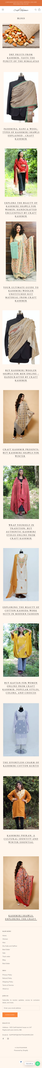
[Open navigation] (3, 9)
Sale (3, 953)
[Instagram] (8, 1038)
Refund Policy (7, 978)
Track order (6, 956)
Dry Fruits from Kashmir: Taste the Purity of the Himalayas (21, 57)
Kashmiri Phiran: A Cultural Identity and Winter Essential (21, 839)
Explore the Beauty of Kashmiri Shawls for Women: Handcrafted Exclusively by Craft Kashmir (21, 210)
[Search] (36, 9)
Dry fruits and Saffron (9, 946)
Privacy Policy (7, 975)
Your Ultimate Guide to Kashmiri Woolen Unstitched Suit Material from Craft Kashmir (21, 294)
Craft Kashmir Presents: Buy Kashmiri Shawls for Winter (21, 452)
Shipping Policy (7, 982)
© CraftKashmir (21, 1047)
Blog (4, 960)
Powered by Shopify (21, 1050)
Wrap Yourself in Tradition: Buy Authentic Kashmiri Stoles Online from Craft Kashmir (21, 532)
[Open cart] (39, 10)
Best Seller (6, 950)
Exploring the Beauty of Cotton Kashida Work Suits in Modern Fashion (21, 610)
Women (5, 939)
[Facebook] (3, 1038)
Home (4, 936)
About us (5, 989)
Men (4, 943)
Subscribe (10, 1015)
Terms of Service (8, 985)
